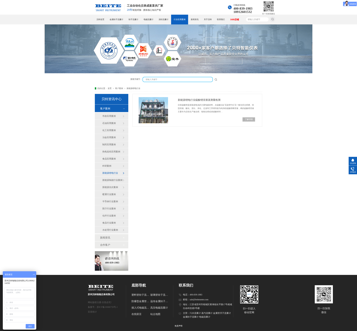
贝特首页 (100, 19)
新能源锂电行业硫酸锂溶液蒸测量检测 (199, 100)
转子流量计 (133, 19)
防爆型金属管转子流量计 (141, 301)
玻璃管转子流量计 (159, 294)
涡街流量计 (163, 19)
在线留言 (137, 314)
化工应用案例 (109, 130)
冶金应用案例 (109, 137)
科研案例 (106, 166)
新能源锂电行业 (133, 88)
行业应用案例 (179, 19)
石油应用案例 (109, 123)
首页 (110, 88)
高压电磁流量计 (159, 307)
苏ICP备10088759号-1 (107, 307)
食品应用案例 (109, 159)
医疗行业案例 (109, 208)
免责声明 (178, 326)
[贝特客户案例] (178, 73)
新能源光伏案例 (110, 187)
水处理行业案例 (110, 230)
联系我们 (221, 19)
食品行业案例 (109, 223)
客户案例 (119, 88)
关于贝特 (208, 19)
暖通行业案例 (109, 194)
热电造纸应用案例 (111, 151)
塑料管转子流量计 (141, 294)
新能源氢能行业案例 (112, 180)
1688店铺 (234, 19)
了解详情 (249, 119)
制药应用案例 (109, 144)
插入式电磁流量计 (141, 307)
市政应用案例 (109, 116)
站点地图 (155, 314)
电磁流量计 (148, 19)
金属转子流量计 (116, 19)
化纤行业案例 (109, 215)
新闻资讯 (195, 19)
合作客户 (105, 245)
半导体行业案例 (110, 201)
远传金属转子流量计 (159, 301)
